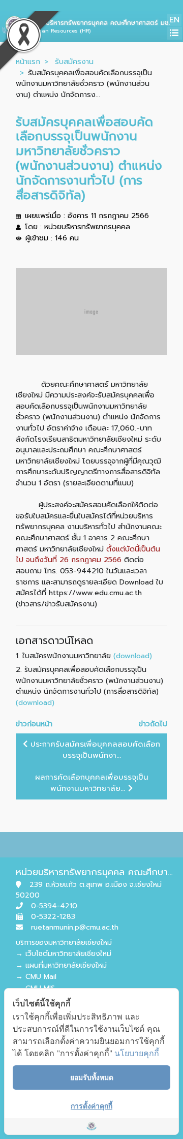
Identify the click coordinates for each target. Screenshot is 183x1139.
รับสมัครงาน (74, 61)
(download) (132, 655)
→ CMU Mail (36, 976)
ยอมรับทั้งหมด (91, 1077)
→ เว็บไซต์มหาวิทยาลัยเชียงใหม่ (63, 953)
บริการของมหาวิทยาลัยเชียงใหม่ (64, 942)
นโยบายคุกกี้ (136, 1053)
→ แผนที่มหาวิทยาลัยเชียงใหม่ (61, 965)
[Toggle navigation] (174, 33)
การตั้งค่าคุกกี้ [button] (91, 1105)
